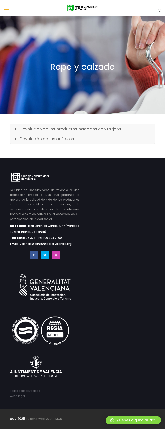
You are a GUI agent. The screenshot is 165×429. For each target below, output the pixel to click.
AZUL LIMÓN (54, 419)
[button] (133, 420)
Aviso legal (17, 396)
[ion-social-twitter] (45, 255)
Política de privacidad (25, 391)
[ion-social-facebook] (34, 255)
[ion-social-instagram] (56, 255)
